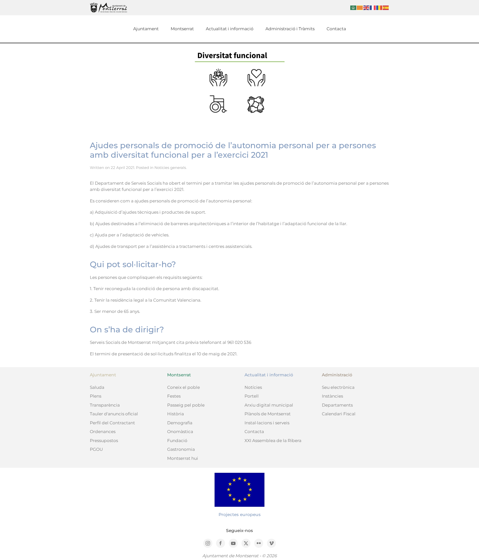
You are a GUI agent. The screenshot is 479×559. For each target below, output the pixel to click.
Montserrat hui (182, 458)
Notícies (253, 387)
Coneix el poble (183, 387)
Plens (95, 396)
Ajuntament (146, 28)
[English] (366, 7)
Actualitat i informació (229, 28)
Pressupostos (104, 440)
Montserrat (182, 28)
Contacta (336, 28)
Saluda (97, 387)
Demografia (179, 422)
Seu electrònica (338, 387)
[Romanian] (379, 7)
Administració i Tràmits (290, 28)
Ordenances (103, 431)
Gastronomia (181, 449)
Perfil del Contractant (112, 422)
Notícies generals (170, 167)
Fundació (177, 440)
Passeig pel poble (186, 405)
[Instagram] (207, 543)
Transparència (105, 405)
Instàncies (332, 396)
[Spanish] (386, 7)
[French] (373, 7)
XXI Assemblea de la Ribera (272, 440)
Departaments (337, 405)
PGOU (96, 449)
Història (175, 413)
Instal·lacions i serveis (266, 422)
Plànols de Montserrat (267, 413)
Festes (174, 396)
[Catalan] (360, 7)
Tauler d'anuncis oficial (114, 413)
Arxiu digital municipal (268, 405)
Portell (251, 396)
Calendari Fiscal (339, 413)
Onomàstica (180, 431)
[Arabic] (353, 7)
